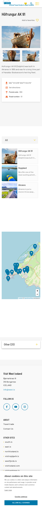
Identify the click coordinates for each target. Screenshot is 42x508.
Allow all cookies (21, 503)
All (6, 140)
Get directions (14, 87)
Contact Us (8, 428)
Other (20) (9, 344)
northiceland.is (11, 451)
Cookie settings (21, 497)
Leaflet (20, 298)
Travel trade (8, 424)
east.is (8, 446)
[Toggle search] (31, 3)
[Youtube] (15, 406)
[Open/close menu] (36, 3)
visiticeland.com (12, 465)
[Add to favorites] (31, 20)
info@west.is (9, 389)
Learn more (8, 490)
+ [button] (37, 290)
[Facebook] (6, 406)
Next (39, 55)
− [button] (37, 294)
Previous (2, 55)
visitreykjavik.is (12, 456)
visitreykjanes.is (12, 470)
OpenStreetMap (28, 298)
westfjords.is (11, 461)
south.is (8, 442)
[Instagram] (24, 406)
